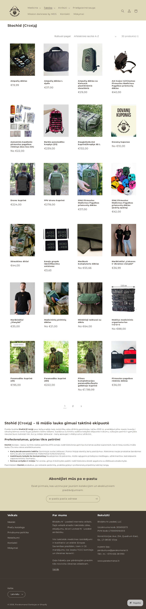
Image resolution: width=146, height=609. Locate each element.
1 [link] (64, 406)
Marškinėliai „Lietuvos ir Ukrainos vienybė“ (123, 262)
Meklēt (11, 522)
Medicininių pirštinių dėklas (55, 321)
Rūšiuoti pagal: (62, 36)
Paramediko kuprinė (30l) (55, 379)
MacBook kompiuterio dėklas (88, 262)
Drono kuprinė (18, 200)
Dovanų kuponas (121, 142)
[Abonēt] (96, 498)
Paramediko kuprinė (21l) (21, 379)
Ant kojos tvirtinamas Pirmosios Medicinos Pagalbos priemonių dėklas (123, 84)
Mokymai (13, 548)
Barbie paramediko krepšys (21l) (54, 143)
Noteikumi (14, 537)
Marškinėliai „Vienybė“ (17, 321)
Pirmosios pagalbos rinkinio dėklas (122, 379)
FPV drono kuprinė (54, 200)
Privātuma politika (18, 532)
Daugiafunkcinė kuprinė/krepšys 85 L (89, 143)
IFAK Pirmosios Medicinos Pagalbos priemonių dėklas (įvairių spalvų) (122, 204)
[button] (34, 8)
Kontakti (12, 543)
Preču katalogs (16, 527)
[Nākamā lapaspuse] (81, 406)
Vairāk (55, 569)
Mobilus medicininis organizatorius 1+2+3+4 (122, 322)
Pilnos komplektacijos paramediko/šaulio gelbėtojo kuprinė (88, 382)
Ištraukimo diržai (20, 261)
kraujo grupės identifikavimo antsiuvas (52, 263)
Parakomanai (21, 605)
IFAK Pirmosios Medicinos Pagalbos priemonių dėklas (88, 202)
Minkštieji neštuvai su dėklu (89, 321)
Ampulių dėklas (19, 81)
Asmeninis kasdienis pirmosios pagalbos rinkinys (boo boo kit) (22, 144)
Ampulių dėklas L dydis (53, 82)
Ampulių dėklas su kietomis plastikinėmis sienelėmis (88, 84)
